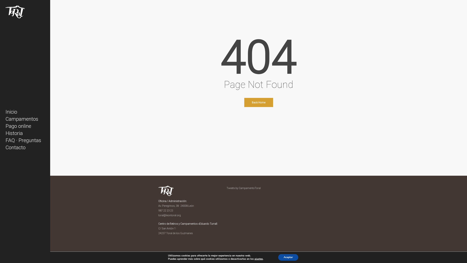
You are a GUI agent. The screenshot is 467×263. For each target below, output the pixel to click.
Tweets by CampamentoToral (244, 188)
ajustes (258, 259)
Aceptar (288, 257)
